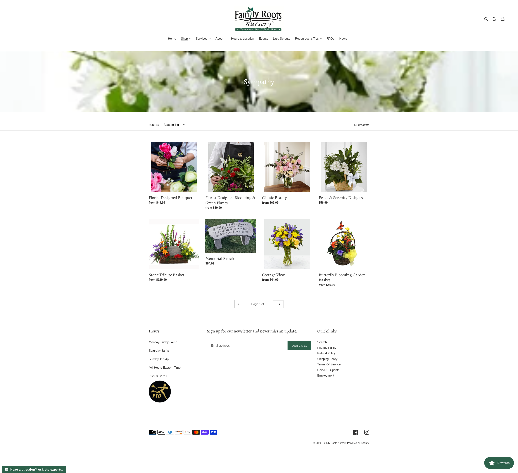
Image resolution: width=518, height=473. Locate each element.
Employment (325, 375)
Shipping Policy (327, 359)
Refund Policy (326, 353)
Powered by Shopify (358, 443)
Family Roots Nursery (334, 443)
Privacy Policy (326, 347)
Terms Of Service (329, 364)
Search (322, 342)
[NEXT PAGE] (278, 304)
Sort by (154, 125)
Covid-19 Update (328, 370)
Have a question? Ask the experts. (35, 469)
